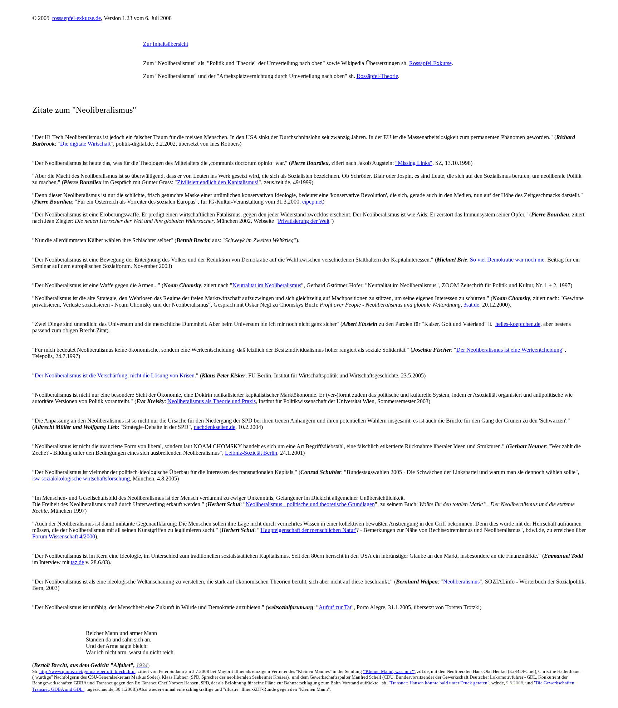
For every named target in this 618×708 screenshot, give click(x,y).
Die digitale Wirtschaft (85, 144)
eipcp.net (312, 202)
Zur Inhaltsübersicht (165, 44)
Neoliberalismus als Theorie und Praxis (211, 401)
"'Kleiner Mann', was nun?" (389, 671)
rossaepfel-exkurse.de (76, 18)
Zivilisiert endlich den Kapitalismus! (218, 182)
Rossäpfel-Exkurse (430, 63)
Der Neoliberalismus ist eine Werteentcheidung (509, 350)
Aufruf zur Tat (335, 607)
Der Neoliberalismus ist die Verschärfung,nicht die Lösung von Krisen (115, 375)
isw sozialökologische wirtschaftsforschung (81, 478)
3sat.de (471, 305)
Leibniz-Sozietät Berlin (251, 453)
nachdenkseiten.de (214, 427)
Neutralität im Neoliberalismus (266, 285)
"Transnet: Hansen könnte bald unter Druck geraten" (438, 682)
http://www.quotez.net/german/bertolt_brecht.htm (87, 671)
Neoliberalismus (461, 581)
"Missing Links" (413, 163)
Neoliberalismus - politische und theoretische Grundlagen (310, 504)
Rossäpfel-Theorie (377, 76)
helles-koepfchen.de (517, 324)
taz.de (77, 562)
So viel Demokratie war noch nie (507, 260)
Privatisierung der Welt (303, 221)
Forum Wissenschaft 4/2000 (63, 536)
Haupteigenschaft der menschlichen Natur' (308, 530)
